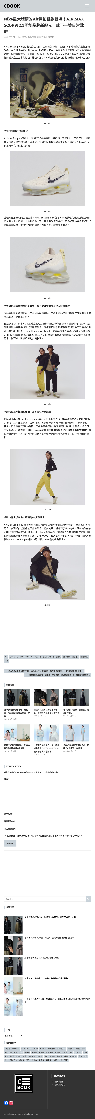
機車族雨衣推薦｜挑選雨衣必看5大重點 (41, 958)
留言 (6, 778)
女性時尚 (32, 37)
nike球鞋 (75, 657)
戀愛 (12, 1056)
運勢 (28, 1060)
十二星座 (8, 1053)
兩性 (83, 1049)
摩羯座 (18, 1056)
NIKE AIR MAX (45, 657)
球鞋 (6, 661)
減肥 (46, 1056)
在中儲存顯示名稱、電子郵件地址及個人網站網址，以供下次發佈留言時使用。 (44, 836)
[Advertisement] (47, 634)
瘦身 (80, 1056)
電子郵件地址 (10, 821)
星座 (24, 1056)
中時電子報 (61, 1049)
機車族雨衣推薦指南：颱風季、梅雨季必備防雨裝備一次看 (17, 712)
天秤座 (34, 1053)
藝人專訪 (13, 1060)
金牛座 (34, 1060)
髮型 (66, 1060)
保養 (78, 1049)
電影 (55, 1060)
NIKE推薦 (66, 657)
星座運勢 (31, 1056)
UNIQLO (43, 1049)
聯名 (6, 1060)
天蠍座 (41, 1053)
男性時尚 (50, 37)
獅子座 (59, 1056)
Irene (24, 37)
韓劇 (60, 1060)
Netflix (29, 1049)
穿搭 (85, 1056)
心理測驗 (78, 1053)
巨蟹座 (64, 1053)
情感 (85, 1053)
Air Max (12, 657)
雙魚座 (48, 1060)
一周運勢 (51, 1049)
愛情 (6, 1056)
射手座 (57, 1053)
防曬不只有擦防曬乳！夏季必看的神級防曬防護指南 (47, 978)
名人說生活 (18, 1053)
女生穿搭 (49, 1053)
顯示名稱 (8, 814)
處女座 (21, 1060)
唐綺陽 (27, 1053)
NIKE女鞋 (57, 657)
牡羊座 (52, 1056)
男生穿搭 (73, 1056)
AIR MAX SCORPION (25, 657)
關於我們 (59, 1081)
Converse (15, 1049)
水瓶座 (39, 1056)
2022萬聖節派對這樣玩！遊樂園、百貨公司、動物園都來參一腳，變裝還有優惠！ (56, 675)
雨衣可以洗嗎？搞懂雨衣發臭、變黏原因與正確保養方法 (49, 938)
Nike (36, 657)
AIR (6, 657)
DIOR (23, 1049)
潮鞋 (39, 37)
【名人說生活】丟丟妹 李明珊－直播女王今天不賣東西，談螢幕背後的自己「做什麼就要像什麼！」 (44, 671)
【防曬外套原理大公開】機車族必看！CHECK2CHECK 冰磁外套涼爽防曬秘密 (46, 748)
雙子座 (41, 1060)
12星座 (7, 1049)
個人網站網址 (10, 829)
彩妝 (71, 1053)
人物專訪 (70, 1049)
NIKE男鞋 (84, 657)
